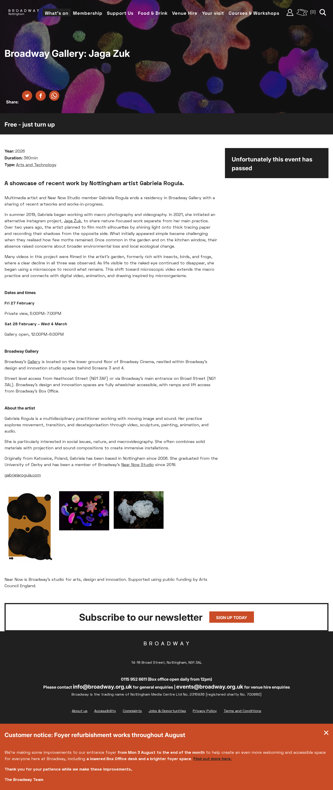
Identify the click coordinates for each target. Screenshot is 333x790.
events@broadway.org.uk (209, 686)
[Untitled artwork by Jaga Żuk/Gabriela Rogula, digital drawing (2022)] (30, 527)
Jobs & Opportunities (167, 711)
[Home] (24, 12)
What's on (56, 13)
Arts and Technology (36, 165)
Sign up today (231, 617)
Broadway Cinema (166, 651)
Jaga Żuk (72, 221)
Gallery (34, 362)
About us (79, 711)
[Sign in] (290, 12)
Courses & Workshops (254, 13)
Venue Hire (185, 13)
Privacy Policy (205, 711)
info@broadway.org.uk (102, 686)
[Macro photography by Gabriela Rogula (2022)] (139, 511)
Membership (87, 13)
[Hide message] (326, 733)
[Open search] (322, 12)
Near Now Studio (137, 465)
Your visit (213, 13)
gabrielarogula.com (23, 475)
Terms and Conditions (242, 711)
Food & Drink (153, 13)
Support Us (120, 13)
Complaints (132, 711)
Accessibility (105, 711)
